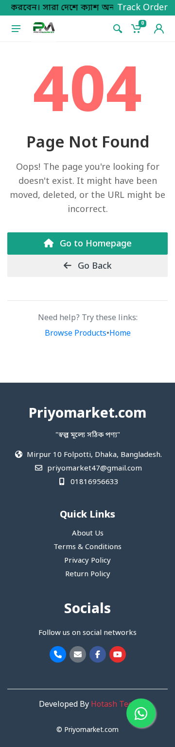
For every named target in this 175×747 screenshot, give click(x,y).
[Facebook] (97, 654)
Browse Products (75, 333)
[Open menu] (16, 28)
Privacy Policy (87, 561)
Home (120, 333)
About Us (88, 533)
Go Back (93, 266)
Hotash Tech (114, 704)
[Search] (117, 28)
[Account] (159, 28)
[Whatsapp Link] (141, 713)
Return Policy (87, 574)
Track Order (142, 7)
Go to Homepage (94, 244)
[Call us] (58, 654)
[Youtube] (117, 654)
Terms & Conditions (87, 547)
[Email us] (78, 654)
